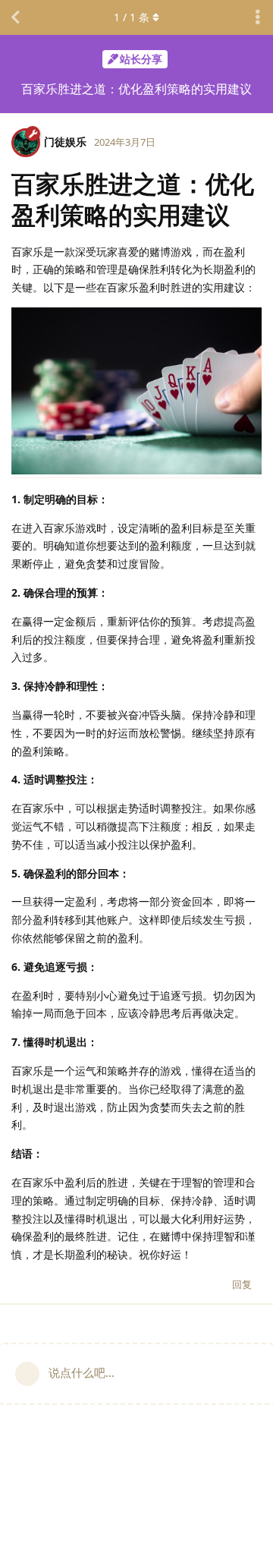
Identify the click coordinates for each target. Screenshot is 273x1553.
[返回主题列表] (15, 17)
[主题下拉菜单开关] (258, 17)
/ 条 (131, 17)
